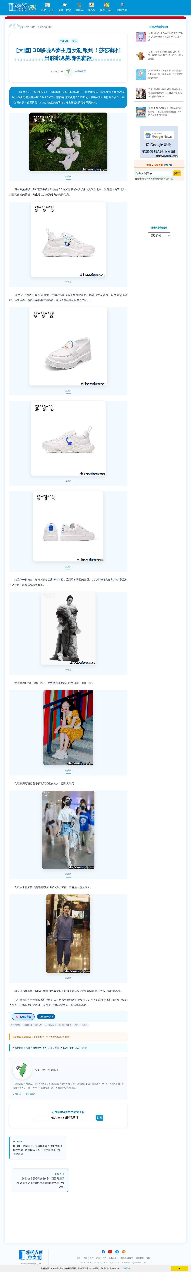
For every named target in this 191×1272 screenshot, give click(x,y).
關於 (79, 1258)
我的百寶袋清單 (46, 1016)
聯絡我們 (140, 1258)
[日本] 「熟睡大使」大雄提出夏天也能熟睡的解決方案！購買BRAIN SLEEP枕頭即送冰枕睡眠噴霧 (37, 1150)
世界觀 (91, 10)
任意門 (143, 178)
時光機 (149, 178)
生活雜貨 (16, 1025)
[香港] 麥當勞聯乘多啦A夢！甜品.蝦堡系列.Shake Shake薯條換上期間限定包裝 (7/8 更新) (40, 1182)
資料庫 (79, 10)
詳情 (84, 1047)
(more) (168, 164)
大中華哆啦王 (79, 71)
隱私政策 (112, 1258)
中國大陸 (64, 41)
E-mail (16, 1093)
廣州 (85, 1025)
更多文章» (31, 1093)
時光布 (162, 178)
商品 (75, 41)
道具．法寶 (64, 10)
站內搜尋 (122, 9)
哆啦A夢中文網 (28, 26)
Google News (24, 1037)
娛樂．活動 (106, 10)
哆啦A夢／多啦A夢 (33, 1025)
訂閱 (99, 1117)
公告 (92, 1258)
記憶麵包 (170, 178)
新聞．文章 (47, 10)
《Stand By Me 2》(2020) (59, 1025)
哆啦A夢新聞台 (45, 26)
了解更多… (127, 1268)
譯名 (104, 1258)
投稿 (148, 1258)
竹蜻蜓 (156, 178)
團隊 (85, 1258)
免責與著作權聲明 (126, 1258)
